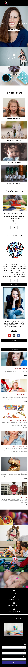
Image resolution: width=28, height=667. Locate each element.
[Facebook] (18, 335)
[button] (14, 30)
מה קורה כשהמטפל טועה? (20, 447)
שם (25, 644)
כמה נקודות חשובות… (21, 368)
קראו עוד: (25, 375)
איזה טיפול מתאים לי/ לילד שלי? (18, 420)
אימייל (24, 650)
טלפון (24, 656)
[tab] (12, 639)
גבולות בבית (23, 497)
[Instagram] (14, 335)
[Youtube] (9, 335)
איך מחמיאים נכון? (22, 394)
